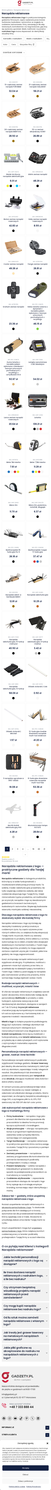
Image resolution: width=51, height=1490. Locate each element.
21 (44, 849)
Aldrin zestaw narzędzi (37, 174)
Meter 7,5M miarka (37, 462)
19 (33, 849)
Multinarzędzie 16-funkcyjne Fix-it (13, 551)
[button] (47, 1443)
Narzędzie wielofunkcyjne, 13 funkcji (13, 688)
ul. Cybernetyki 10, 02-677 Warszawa (19, 1397)
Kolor (5, 44)
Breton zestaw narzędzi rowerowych (13, 220)
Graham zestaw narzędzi (13, 307)
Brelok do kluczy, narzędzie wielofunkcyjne (13, 175)
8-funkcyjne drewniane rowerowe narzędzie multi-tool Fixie (37, 780)
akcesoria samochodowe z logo (16, 1207)
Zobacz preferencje (25, 1481)
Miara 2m (13, 505)
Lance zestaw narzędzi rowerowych (13, 419)
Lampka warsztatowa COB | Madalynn (37, 363)
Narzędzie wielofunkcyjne (37, 595)
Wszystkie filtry (26, 44)
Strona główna (7, 10)
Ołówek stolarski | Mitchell (13, 733)
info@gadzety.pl (9, 1394)
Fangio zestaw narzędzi (37, 264)
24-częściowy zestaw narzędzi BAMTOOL (13, 131)
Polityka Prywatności (33, 1487)
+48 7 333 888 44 (21, 1407)
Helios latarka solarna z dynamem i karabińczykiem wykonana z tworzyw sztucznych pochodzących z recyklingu (38, 313)
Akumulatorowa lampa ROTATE (37, 826)
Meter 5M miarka (13, 462)
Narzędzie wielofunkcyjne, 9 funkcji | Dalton (38, 642)
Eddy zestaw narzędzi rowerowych (38, 220)
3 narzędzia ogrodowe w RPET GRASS (13, 779)
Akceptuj (25, 1468)
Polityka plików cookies (17, 1487)
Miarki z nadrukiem (34, 38)
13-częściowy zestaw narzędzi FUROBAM (13, 86)
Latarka (37, 418)
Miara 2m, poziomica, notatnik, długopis (38, 506)
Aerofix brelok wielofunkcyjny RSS (13, 826)
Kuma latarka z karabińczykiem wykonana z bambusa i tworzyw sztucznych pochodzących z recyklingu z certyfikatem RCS (13, 368)
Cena (13, 44)
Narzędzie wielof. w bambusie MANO (13, 596)
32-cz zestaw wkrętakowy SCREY (37, 131)
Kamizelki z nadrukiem (12, 38)
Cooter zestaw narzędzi (13, 264)
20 (39, 849)
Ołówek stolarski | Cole (37, 687)
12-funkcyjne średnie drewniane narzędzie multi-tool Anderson (37, 734)
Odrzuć (25, 1475)
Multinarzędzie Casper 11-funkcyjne (37, 551)
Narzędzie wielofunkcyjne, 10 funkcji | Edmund (13, 642)
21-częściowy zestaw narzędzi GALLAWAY (37, 86)
